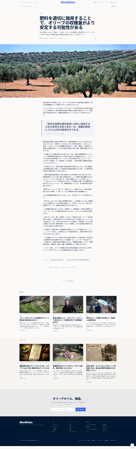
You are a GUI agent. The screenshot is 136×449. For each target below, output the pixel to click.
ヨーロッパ (22, 363)
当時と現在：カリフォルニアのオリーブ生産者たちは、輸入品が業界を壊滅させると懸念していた (101, 368)
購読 (88, 440)
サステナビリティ (73, 431)
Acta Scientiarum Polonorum (56, 259)
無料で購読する (80, 409)
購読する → (114, 6)
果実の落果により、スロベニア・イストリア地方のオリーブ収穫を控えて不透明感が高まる (67, 320)
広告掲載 (93, 440)
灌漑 (63, 267)
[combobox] (65, 6)
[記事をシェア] (95, 38)
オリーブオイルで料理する (91, 429)
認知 (54, 431)
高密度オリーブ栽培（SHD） (55, 267)
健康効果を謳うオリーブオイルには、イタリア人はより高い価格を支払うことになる (34, 367)
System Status (113, 440)
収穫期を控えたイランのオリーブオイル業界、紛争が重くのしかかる (67, 367)
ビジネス (31, 2)
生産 (36, 2)
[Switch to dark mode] (116, 2)
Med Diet (55, 427)
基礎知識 (95, 2)
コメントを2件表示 (68, 281)
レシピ (100, 2)
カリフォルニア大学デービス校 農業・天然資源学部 (77, 259)
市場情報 (104, 424)
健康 (26, 2)
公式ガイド (104, 429)
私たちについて (82, 440)
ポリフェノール (56, 424)
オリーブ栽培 (68, 267)
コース (106, 2)
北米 (87, 363)
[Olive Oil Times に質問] (132, 445)
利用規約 (106, 440)
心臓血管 (54, 429)
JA (112, 2)
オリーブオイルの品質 (90, 424)
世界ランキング (105, 427)
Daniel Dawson (45, 38)
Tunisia (73, 267)
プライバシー (99, 440)
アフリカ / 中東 (56, 363)
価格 (70, 424)
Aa (65, 38)
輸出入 (70, 429)
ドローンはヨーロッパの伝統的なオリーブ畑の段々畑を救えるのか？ (34, 319)
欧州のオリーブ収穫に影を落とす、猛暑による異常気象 (101, 319)
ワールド (21, 2)
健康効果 (88, 427)
